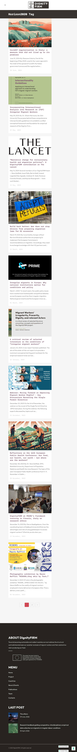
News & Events (13, 685)
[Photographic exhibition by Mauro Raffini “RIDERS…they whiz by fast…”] (30, 556)
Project (11, 677)
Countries (11, 681)
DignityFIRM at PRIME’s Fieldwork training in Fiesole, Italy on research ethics (27, 518)
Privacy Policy (64, 746)
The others (24, 714)
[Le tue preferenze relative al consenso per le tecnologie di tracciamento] (73, 748)
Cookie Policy (64, 750)
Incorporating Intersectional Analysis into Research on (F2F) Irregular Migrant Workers (27, 109)
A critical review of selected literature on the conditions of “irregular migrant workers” (27, 341)
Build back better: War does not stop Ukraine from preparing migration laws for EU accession (30, 229)
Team (10, 694)
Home (10, 673)
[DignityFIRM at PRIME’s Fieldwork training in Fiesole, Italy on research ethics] (30, 498)
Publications (12, 689)
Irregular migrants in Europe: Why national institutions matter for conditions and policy (28, 285)
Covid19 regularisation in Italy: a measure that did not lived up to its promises (30, 52)
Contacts (11, 698)
